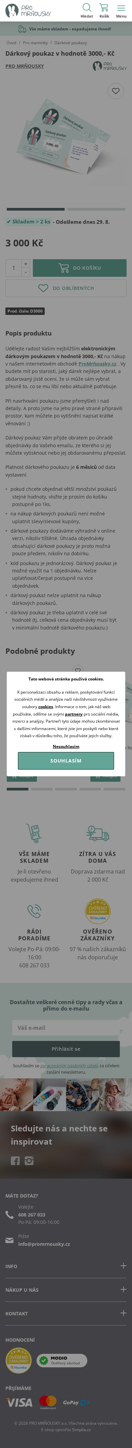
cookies (45, 706)
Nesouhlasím (66, 746)
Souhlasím (66, 760)
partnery (74, 714)
